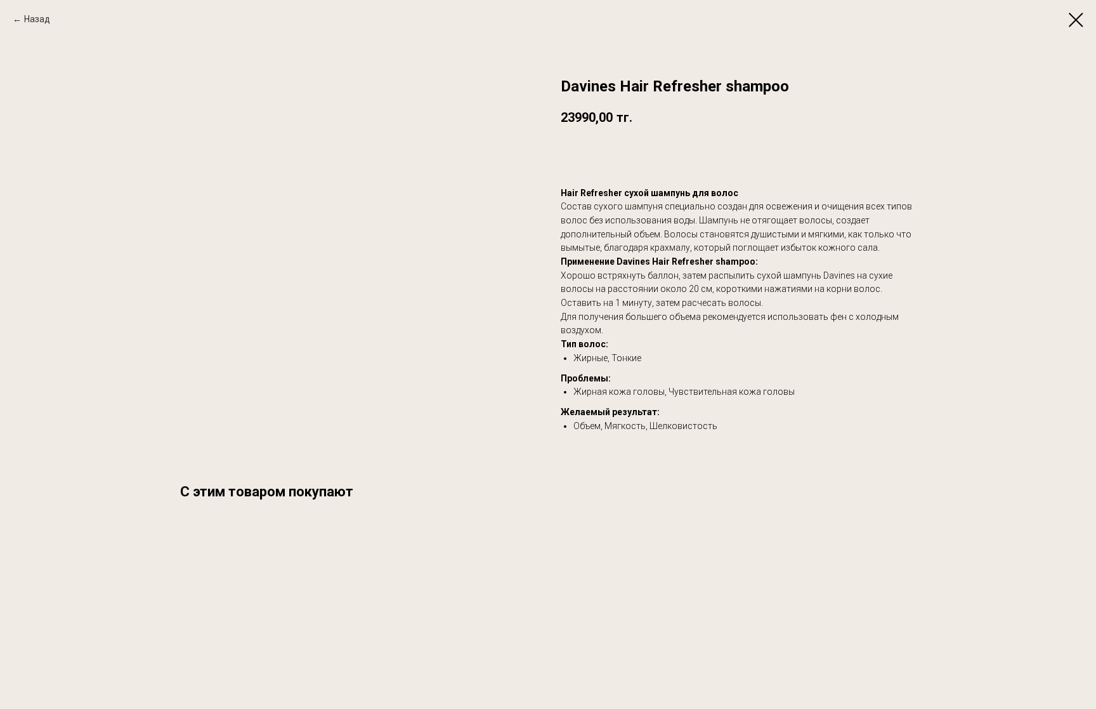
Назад (37, 19)
